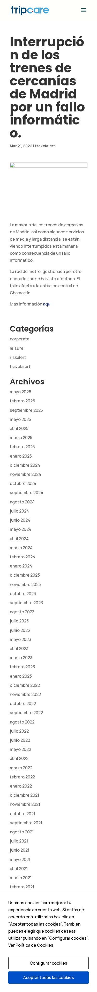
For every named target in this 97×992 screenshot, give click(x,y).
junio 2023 (20, 630)
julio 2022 (19, 731)
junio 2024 (20, 520)
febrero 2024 (22, 557)
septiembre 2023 (26, 603)
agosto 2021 (22, 832)
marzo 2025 (21, 437)
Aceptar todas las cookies (48, 977)
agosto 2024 (22, 502)
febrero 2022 (22, 777)
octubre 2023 (23, 593)
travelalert (45, 145)
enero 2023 (21, 676)
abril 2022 (19, 758)
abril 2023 (19, 648)
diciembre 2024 (25, 465)
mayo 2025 (20, 419)
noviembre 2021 (25, 804)
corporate (19, 339)
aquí (47, 304)
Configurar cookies (48, 963)
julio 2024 (19, 511)
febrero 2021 (22, 887)
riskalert (18, 357)
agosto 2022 (22, 722)
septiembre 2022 (26, 712)
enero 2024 (21, 566)
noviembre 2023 (25, 584)
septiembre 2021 (26, 823)
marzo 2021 (21, 878)
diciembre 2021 (24, 795)
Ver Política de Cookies (30, 945)
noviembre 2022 (25, 694)
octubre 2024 (23, 483)
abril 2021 (19, 868)
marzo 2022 (21, 768)
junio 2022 (20, 740)
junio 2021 (19, 850)
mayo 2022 (20, 749)
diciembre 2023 (25, 575)
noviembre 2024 (25, 474)
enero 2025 (21, 456)
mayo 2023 (20, 639)
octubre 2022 (23, 703)
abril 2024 (19, 538)
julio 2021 (19, 841)
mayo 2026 (20, 392)
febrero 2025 (22, 447)
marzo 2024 (21, 548)
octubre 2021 (22, 813)
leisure (17, 348)
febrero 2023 (22, 667)
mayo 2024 (20, 529)
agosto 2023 (22, 612)
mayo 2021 (20, 859)
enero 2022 (21, 786)
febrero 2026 (22, 401)
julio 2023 (19, 621)
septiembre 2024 (26, 492)
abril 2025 (19, 428)
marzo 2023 (21, 657)
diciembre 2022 (25, 685)
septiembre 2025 (26, 410)
